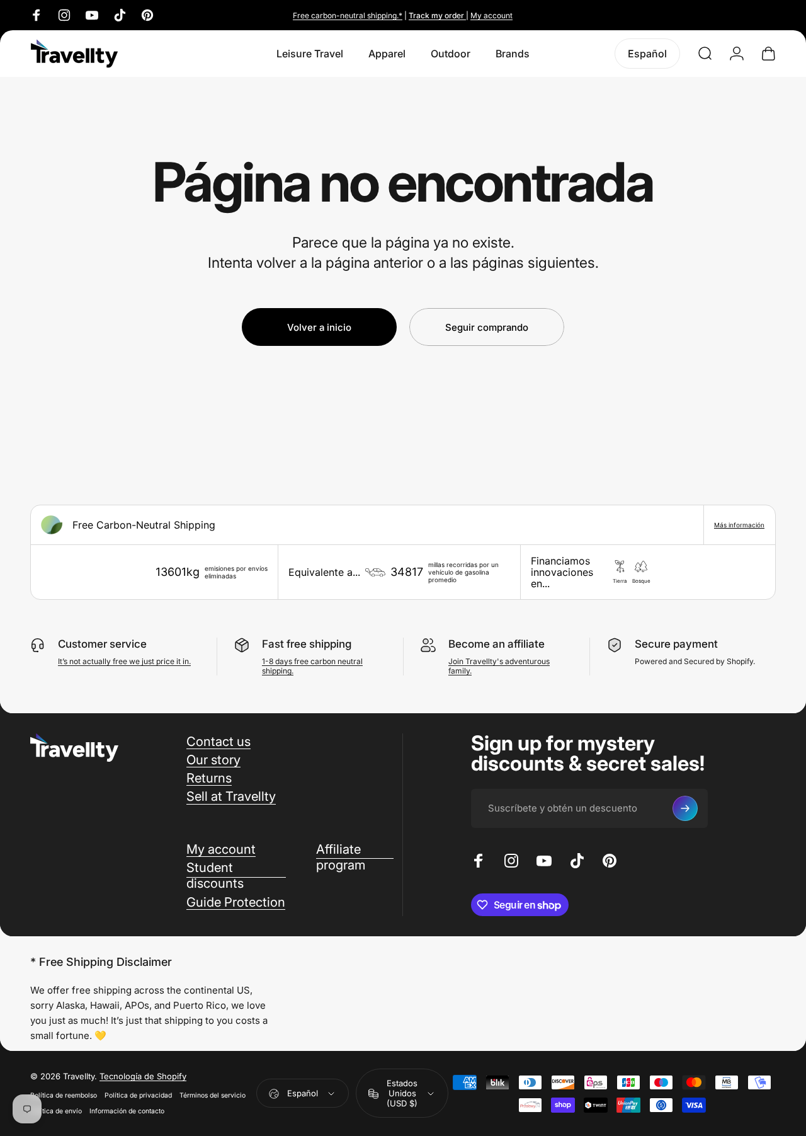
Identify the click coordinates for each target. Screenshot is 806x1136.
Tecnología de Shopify (142, 1077)
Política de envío (56, 1112)
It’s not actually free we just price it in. (124, 661)
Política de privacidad (138, 1096)
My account (491, 15)
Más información (739, 525)
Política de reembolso (63, 1096)
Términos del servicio (212, 1096)
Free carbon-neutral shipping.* (347, 15)
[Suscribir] (685, 808)
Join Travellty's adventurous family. (499, 666)
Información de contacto (126, 1112)
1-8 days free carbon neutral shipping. (312, 666)
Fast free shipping (306, 644)
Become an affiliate (496, 644)
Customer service (102, 644)
